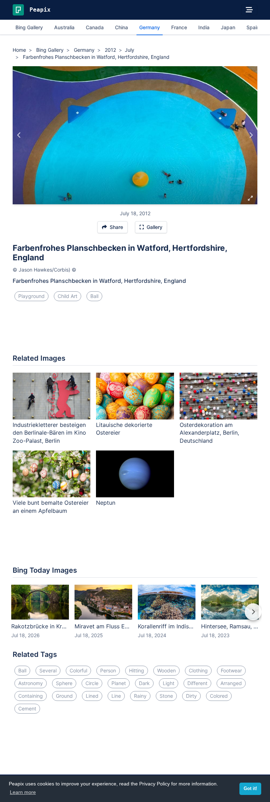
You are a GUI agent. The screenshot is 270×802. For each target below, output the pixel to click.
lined (92, 696)
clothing (198, 670)
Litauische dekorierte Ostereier (124, 428)
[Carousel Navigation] (135, 616)
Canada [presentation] (95, 27)
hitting (136, 670)
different (197, 683)
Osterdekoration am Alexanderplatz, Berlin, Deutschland (209, 432)
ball (94, 296)
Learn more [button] (23, 792)
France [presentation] (179, 27)
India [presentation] (204, 27)
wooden (166, 670)
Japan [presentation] (228, 27)
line (116, 696)
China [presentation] (121, 27)
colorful (78, 670)
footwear (231, 670)
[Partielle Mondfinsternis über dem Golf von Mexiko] (250, 135)
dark (144, 683)
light (168, 683)
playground (31, 296)
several (48, 670)
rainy (140, 696)
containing (30, 696)
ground (64, 696)
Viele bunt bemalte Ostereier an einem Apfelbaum (51, 506)
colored (219, 696)
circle (91, 683)
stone (166, 696)
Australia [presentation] (64, 27)
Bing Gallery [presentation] (29, 27)
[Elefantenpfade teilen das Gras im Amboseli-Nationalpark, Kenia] (19, 135)
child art (67, 296)
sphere (64, 683)
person (108, 670)
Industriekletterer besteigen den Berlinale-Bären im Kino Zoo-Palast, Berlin (49, 432)
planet (118, 683)
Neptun (105, 502)
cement (27, 708)
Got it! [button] (250, 788)
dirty (191, 696)
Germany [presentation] (149, 27)
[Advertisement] (135, 330)
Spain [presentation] (252, 27)
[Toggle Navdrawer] (249, 10)
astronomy (30, 683)
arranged (231, 683)
